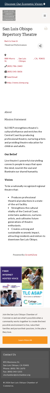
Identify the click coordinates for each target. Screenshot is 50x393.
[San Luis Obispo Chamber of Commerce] (9, 15)
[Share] (40, 46)
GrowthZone (31, 254)
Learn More (24, 340)
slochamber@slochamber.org (16, 375)
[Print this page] (45, 28)
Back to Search (11, 41)
